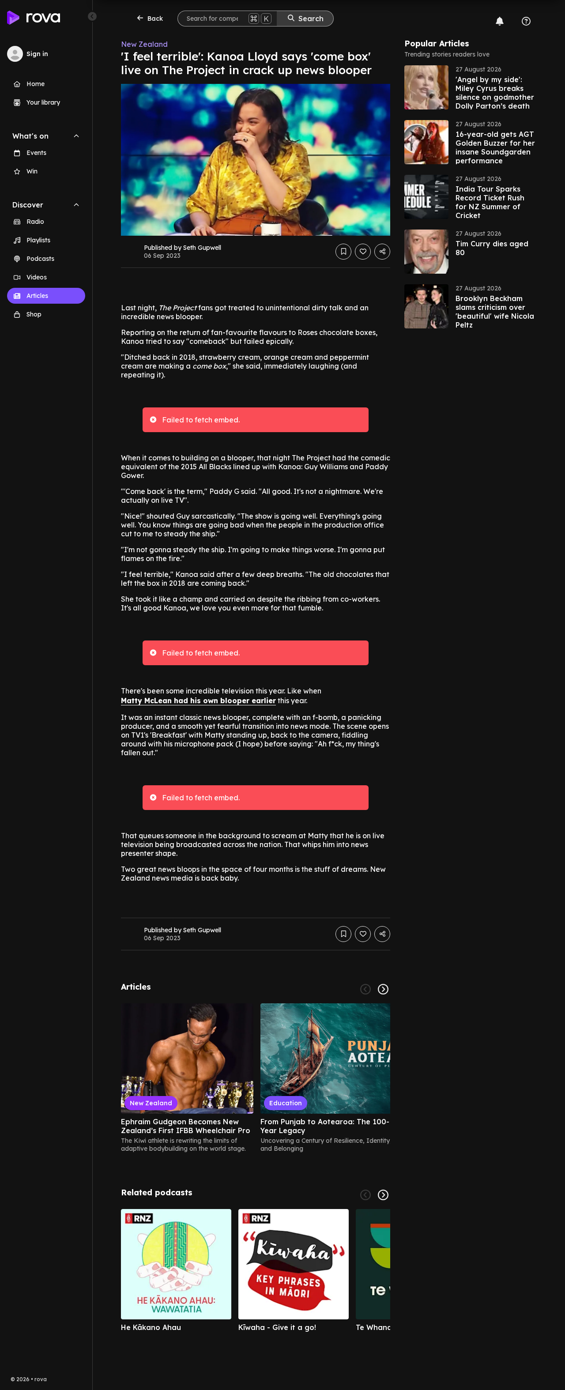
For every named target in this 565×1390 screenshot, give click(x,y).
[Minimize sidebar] (92, 16)
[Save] (343, 252)
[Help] (526, 21)
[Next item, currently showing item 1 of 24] (383, 989)
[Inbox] (499, 21)
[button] (470, 87)
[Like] (363, 252)
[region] (255, 1078)
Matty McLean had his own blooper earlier (198, 700)
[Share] (382, 252)
